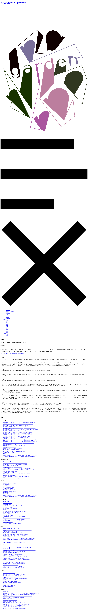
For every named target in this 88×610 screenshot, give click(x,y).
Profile (7, 334)
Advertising (8, 310)
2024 (7, 322)
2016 (7, 332)
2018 (7, 329)
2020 (7, 327)
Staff (7, 335)
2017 (7, 331)
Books (7, 314)
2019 (7, 328)
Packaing (7, 315)
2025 (7, 321)
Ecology (7, 312)
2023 (7, 324)
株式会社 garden (14, 3)
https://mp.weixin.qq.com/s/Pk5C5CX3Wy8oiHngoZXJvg (12, 353)
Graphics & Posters (10, 311)
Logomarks (8, 313)
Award (7, 336)
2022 (7, 325)
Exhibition (8, 318)
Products (7, 317)
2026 (7, 320)
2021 (7, 326)
